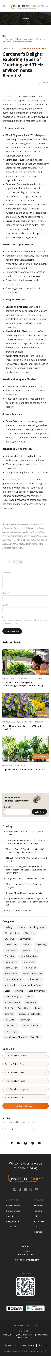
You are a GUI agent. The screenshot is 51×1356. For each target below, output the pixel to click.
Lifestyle (19, 990)
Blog (38, 1216)
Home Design (11, 967)
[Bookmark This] (7, 561)
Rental (38, 1008)
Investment (10, 985)
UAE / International (31, 1025)
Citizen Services (12, 933)
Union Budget (11, 1031)
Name (5, 593)
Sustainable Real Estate (29, 1014)
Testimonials (38, 1221)
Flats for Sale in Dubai (15, 1097)
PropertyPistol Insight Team (33, 48)
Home (5, 36)
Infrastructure (34, 979)
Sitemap (38, 1232)
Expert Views (10, 950)
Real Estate (31, 1002)
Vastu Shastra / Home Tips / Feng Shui (22, 1037)
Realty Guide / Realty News (17, 1008)
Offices (25, 1246)
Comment (7, 572)
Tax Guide (9, 1019)
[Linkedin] (20, 1189)
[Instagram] (26, 1189)
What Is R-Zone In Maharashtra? (20, 910)
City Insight (30, 933)
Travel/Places (11, 1025)
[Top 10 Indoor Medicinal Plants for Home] (25, 749)
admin (23, 765)
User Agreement (27, 1345)
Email (5, 605)
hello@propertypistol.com (25, 1259)
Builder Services (13, 1205)
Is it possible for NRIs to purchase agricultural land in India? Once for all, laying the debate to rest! (27, 901)
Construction (10, 944)
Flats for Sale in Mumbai (16, 1055)
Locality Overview (37, 990)
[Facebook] (15, 1189)
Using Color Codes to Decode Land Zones (25, 878)
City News (9, 938)
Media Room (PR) (13, 996)
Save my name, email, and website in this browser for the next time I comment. (25, 622)
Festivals (26, 950)
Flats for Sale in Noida (15, 1081)
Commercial (25, 938)
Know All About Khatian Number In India (24, 893)
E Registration (12, 1221)
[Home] (4, 6)
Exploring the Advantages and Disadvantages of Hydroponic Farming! (22, 684)
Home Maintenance (14, 979)
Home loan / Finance (32, 973)
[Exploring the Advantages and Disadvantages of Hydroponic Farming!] (25, 662)
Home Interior (11, 973)
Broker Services (13, 1211)
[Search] (42, 5)
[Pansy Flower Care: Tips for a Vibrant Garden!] (25, 705)
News (29, 996)
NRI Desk (12, 1226)
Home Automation (28, 956)
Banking (8, 927)
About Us (38, 1205)
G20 (37, 950)
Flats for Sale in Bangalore (17, 1089)
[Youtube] (36, 1189)
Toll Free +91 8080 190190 (26, 1253)
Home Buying (11, 962)
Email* (7, 807)
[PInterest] (31, 1189)
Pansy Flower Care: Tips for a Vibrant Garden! (21, 727)
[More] (40, 83)
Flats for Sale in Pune (14, 1064)
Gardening (17, 561)
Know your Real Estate (31, 985)
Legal (7, 990)
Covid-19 (26, 944)
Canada (21, 927)
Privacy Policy (10, 1345)
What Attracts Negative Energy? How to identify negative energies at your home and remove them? (26, 869)
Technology (25, 1019)
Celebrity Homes (37, 927)
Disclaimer (43, 1345)
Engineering (41, 944)
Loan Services (12, 1216)
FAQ (38, 1226)
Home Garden (29, 967)
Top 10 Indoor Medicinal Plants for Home (23, 769)
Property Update (12, 1002)
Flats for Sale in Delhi (14, 1072)
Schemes (9, 1014)
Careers (38, 1211)
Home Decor (29, 962)
